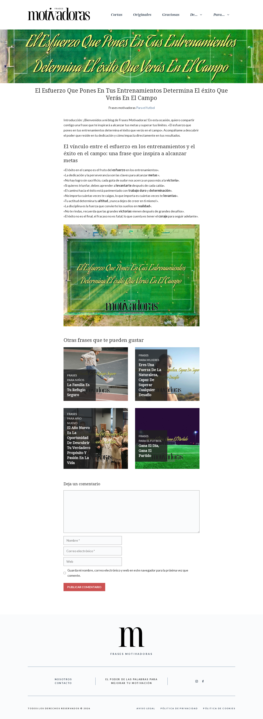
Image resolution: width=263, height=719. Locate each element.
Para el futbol (145, 108)
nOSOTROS (63, 679)
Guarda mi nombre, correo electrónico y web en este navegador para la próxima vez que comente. (127, 572)
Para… (219, 14)
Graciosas (170, 14)
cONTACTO (63, 683)
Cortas (116, 14)
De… (194, 14)
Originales (142, 14)
